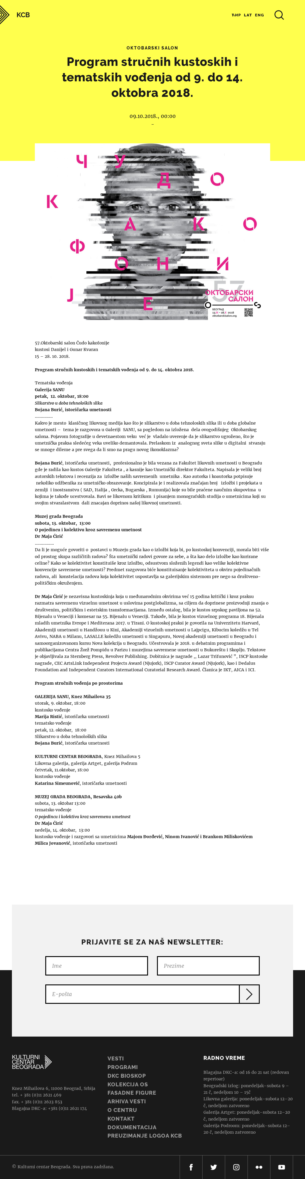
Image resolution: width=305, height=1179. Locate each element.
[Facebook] (191, 1167)
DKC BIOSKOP (127, 1076)
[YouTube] (281, 1167)
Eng (259, 15)
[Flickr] (259, 1167)
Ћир (236, 15)
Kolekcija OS (128, 1084)
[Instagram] (236, 1167)
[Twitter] (213, 1167)
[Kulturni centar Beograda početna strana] (15, 14)
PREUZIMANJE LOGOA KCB (145, 1136)
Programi (123, 1067)
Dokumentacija (132, 1127)
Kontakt (121, 1119)
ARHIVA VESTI (127, 1101)
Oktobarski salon (152, 48)
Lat (248, 15)
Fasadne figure (132, 1093)
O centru (122, 1110)
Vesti (116, 1058)
